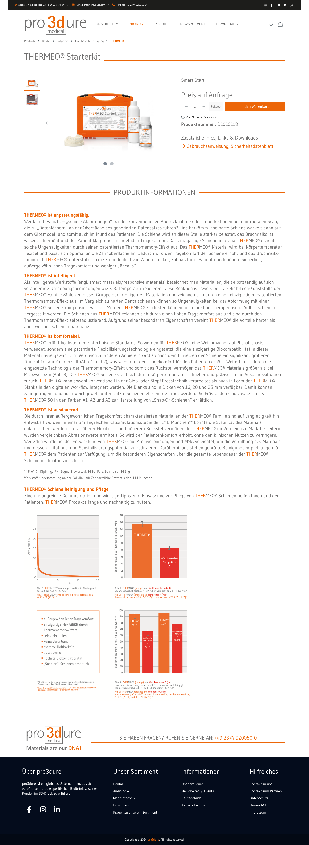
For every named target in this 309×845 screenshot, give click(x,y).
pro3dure (153, 839)
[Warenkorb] (280, 24)
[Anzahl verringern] (186, 106)
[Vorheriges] (47, 122)
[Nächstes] (169, 122)
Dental (118, 784)
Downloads (121, 805)
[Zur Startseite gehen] (55, 24)
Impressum (258, 812)
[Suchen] (291, 5)
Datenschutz (259, 798)
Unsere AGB (258, 805)
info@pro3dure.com (94, 4)
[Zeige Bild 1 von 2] (105, 163)
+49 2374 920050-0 (236, 738)
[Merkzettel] (271, 24)
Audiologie (121, 791)
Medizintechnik (124, 798)
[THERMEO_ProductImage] (108, 122)
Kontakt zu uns (261, 784)
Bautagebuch (191, 798)
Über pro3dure (192, 784)
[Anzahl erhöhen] (204, 106)
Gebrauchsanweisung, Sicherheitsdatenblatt (229, 146)
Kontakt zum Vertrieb (266, 791)
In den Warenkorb (254, 106)
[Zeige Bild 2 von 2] (112, 163)
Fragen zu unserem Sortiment (135, 812)
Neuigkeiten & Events (197, 791)
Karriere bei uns (193, 805)
